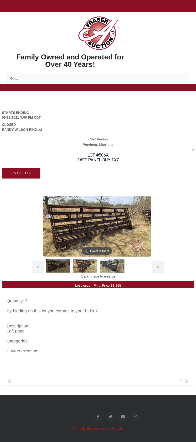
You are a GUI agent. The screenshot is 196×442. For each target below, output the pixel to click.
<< (10, 381)
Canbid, (79, 428)
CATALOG (21, 172)
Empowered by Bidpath (105, 428)
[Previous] (53, 226)
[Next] (141, 226)
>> (186, 381)
